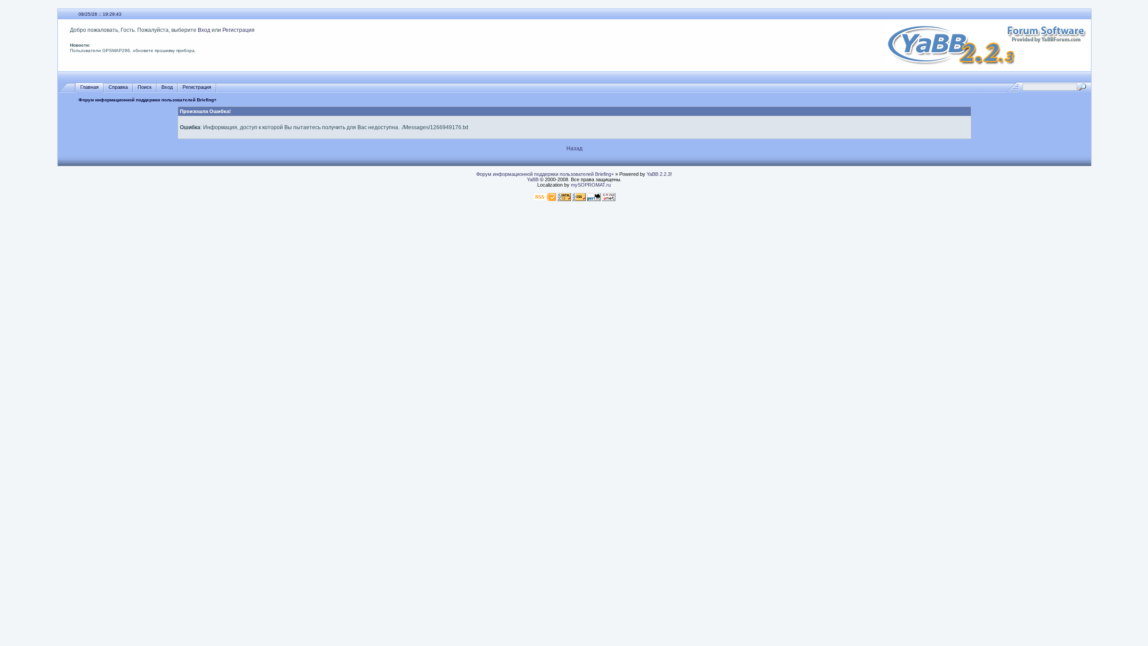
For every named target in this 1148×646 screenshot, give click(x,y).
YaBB (533, 179)
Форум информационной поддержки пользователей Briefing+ (147, 99)
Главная (89, 87)
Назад (574, 148)
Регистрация (238, 30)
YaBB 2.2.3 (658, 174)
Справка (118, 87)
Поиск (145, 87)
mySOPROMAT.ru (591, 185)
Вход (204, 30)
